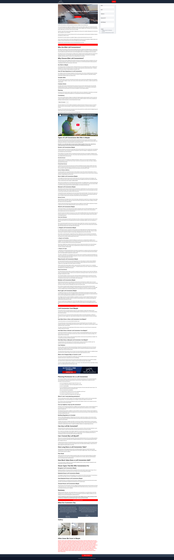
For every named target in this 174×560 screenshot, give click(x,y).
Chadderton (60, 542)
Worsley (91, 550)
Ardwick (63, 540)
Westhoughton (60, 550)
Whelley (69, 550)
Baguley (89, 540)
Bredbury (74, 541)
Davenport (59, 543)
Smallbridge (62, 549)
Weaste (89, 549)
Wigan (76, 550)
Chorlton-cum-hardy (85, 542)
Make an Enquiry (87, 555)
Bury (92, 541)
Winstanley (79, 550)
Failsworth (80, 543)
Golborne (94, 543)
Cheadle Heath (69, 542)
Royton (77, 548)
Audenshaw (85, 540)
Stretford (73, 549)
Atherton (81, 540)
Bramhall (71, 541)
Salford (87, 548)
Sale (83, 548)
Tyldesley (79, 549)
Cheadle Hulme (74, 542)
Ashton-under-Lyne (75, 540)
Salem (85, 548)
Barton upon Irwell (93, 540)
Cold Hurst (90, 542)
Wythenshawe (63, 551)
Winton (82, 550)
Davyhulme (63, 543)
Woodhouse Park (86, 550)
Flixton (91, 543)
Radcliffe (63, 548)
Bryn (85, 541)
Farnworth (88, 543)
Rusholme (80, 548)
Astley (79, 540)
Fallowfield (84, 543)
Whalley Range (65, 550)
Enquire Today (78, 305)
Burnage (90, 541)
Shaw (59, 549)
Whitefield (73, 550)
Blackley (65, 541)
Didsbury (69, 543)
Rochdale (73, 548)
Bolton (68, 541)
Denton (67, 543)
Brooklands (82, 541)
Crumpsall (94, 542)
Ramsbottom (67, 548)
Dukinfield (77, 543)
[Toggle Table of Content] (67, 102)
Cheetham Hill (79, 542)
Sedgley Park (91, 548)
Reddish (70, 548)
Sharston (95, 548)
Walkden (86, 549)
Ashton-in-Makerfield (68, 540)
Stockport (70, 549)
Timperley (76, 549)
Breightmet (78, 541)
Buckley (87, 541)
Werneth (92, 549)
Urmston (83, 549)
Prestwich (59, 548)
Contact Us (78, 44)
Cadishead (95, 541)
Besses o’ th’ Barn (61, 541)
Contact (114, 1)
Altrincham (59, 540)
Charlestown (64, 542)
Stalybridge (66, 549)
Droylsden (73, 543)
